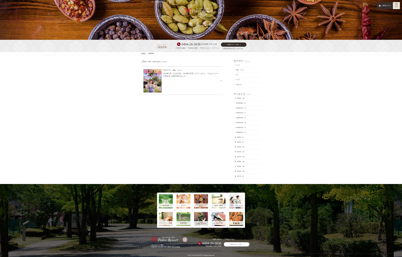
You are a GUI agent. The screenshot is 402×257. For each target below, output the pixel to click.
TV (237, 75)
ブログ (238, 79)
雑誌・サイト (240, 70)
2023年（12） (241, 147)
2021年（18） (241, 157)
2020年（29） (241, 161)
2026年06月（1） (241, 113)
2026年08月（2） (241, 103)
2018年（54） (241, 171)
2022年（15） (241, 152)
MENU (396, 7)
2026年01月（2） (241, 132)
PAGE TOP (396, 252)
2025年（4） (241, 137)
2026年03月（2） (241, 122)
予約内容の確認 (181, 48)
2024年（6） (241, 142)
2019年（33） (241, 166)
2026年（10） (241, 98)
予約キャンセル (205, 48)
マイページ (215, 48)
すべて (238, 65)
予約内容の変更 (193, 48)
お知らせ (239, 84)
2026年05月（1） (241, 118)
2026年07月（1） (241, 108)
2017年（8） (241, 176)
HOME (143, 53)
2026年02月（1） (241, 127)
